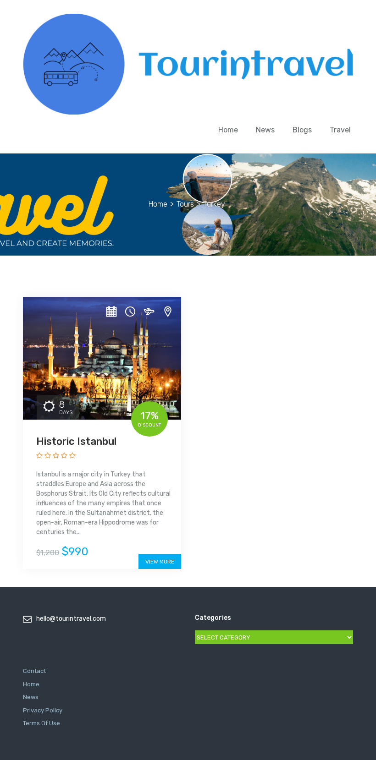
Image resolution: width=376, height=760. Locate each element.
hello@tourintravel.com (71, 619)
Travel (340, 130)
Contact (34, 670)
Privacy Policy (42, 710)
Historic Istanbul (76, 441)
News (265, 130)
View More (159, 561)
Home (228, 130)
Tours (185, 204)
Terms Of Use (41, 723)
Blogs (302, 130)
